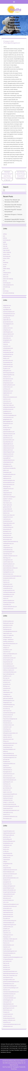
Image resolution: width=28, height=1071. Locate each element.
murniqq (11, 1050)
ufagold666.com (7, 525)
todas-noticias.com (8, 855)
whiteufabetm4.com (8, 462)
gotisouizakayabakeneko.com (10, 877)
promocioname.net (8, 714)
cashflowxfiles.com (8, 926)
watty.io (5, 861)
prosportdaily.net (7, 509)
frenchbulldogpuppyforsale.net (11, 806)
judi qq (5, 238)
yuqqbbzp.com (7, 411)
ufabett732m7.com (8, 517)
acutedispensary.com (8, 983)
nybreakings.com (7, 553)
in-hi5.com (6, 851)
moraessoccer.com (8, 706)
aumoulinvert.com (7, 775)
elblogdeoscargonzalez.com (10, 733)
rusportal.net (6, 859)
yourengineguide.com (8, 551)
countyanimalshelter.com (9, 998)
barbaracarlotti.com (8, 796)
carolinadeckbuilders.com (9, 672)
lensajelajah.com (7, 340)
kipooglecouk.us (7, 771)
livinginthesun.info (7, 863)
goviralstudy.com (7, 788)
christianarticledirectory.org (10, 816)
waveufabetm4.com (8, 456)
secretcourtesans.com (8, 311)
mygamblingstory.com (9, 831)
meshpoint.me (6, 880)
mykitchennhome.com (8, 773)
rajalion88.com (7, 319)
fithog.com (6, 741)
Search (5, 187)
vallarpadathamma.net (8, 894)
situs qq (5, 244)
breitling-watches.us (8, 641)
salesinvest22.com (8, 511)
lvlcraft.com (6, 395)
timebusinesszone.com (9, 1018)
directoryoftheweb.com (9, 841)
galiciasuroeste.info (8, 698)
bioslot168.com (7, 604)
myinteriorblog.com (8, 527)
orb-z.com (6, 902)
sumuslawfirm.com (8, 977)
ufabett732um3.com (8, 488)
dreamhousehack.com (8, 564)
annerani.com (6, 682)
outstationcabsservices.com (10, 555)
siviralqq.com (6, 969)
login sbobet (6, 250)
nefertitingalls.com (8, 332)
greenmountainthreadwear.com (11, 981)
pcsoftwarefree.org (8, 354)
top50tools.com (7, 676)
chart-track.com (7, 710)
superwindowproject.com (9, 779)
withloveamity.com (8, 364)
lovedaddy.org (7, 955)
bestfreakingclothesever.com (10, 973)
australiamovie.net (7, 625)
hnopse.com (6, 1012)
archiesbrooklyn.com (8, 725)
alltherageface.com (8, 586)
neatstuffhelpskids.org (8, 704)
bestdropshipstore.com (9, 385)
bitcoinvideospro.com (8, 871)
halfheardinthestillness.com (10, 755)
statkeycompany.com (8, 670)
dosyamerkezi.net (7, 662)
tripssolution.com (7, 403)
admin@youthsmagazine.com (12, 43)
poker (4, 266)
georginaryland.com (8, 745)
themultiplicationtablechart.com (11, 810)
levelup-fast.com (7, 427)
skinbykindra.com (7, 584)
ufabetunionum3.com (8, 446)
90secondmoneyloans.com (10, 397)
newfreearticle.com (8, 912)
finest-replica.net (7, 505)
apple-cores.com (7, 792)
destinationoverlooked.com (10, 1006)
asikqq (5, 234)
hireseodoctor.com (8, 423)
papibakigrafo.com (8, 782)
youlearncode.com (8, 366)
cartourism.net (6, 790)
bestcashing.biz (7, 721)
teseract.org (6, 513)
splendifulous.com (8, 437)
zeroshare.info (7, 688)
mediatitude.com (7, 655)
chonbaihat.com (7, 731)
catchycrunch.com (8, 328)
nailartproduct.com (8, 391)
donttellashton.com (8, 843)
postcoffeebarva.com (8, 888)
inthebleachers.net (7, 800)
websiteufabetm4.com (8, 460)
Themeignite (16, 1067)
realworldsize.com (8, 896)
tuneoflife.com (7, 1022)
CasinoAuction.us (7, 769)
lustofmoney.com (7, 1016)
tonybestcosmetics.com (9, 578)
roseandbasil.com (7, 747)
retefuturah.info (7, 478)
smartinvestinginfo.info (9, 480)
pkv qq (5, 280)
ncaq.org (5, 344)
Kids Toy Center (7, 1067)
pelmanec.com (7, 837)
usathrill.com (6, 545)
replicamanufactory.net (9, 433)
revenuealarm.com (8, 596)
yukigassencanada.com (9, 407)
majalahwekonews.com (9, 833)
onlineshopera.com (8, 348)
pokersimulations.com (8, 431)
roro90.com (6, 847)
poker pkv (5, 248)
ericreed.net (6, 759)
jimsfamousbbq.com (8, 621)
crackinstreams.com (8, 417)
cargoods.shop (7, 867)
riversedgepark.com (8, 323)
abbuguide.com (7, 370)
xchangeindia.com (8, 559)
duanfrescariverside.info (9, 468)
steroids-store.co (7, 737)
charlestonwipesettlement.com (11, 991)
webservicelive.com (8, 608)
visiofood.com (7, 519)
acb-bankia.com (7, 961)
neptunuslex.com (7, 633)
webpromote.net (7, 735)
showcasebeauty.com (8, 666)
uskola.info (6, 490)
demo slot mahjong (8, 278)
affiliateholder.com (8, 1026)
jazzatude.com (7, 684)
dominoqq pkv (7, 240)
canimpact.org (7, 786)
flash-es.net (6, 963)
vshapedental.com (8, 547)
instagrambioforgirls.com (9, 924)
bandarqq (5, 262)
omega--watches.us (8, 639)
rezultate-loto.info (7, 435)
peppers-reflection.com (9, 1020)
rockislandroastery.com (9, 592)
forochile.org (6, 708)
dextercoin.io (6, 814)
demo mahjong (7, 252)
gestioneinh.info (7, 507)
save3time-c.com (7, 649)
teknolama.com (7, 898)
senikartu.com (6, 857)
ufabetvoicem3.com (8, 454)
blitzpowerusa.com (8, 914)
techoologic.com (7, 539)
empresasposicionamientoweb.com (12, 576)
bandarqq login (4, 1050)
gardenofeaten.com (8, 916)
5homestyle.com (7, 818)
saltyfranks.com (7, 680)
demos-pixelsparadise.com (10, 653)
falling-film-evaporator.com (10, 975)
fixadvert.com (6, 645)
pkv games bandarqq (8, 293)
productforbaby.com (8, 900)
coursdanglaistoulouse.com (10, 631)
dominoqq (5, 291)
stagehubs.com (7, 305)
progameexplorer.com (9, 590)
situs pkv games (10, 1044)
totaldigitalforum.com (8, 572)
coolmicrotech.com (8, 561)
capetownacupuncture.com (10, 869)
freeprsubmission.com (9, 523)
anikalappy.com (7, 464)
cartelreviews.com (8, 387)
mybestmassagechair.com (9, 757)
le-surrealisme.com (8, 664)
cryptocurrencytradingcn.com (10, 987)
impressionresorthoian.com (10, 971)
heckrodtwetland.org (8, 753)
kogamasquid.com (8, 808)
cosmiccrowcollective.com (10, 873)
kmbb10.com (6, 928)
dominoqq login (5, 1046)
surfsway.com (6, 389)
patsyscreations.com (8, 334)
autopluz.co (6, 647)
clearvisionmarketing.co (9, 496)
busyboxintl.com (7, 884)
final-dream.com (7, 502)
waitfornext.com (7, 494)
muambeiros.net (7, 727)
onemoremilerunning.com (9, 920)
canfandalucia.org (7, 549)
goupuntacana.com (8, 321)
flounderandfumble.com (9, 474)
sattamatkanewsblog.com (9, 985)
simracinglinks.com (8, 659)
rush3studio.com (7, 845)
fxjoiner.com (6, 582)
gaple (4, 242)
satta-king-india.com (8, 405)
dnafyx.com (6, 358)
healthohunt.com (7, 476)
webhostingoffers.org (8, 374)
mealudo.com (6, 947)
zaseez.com (6, 326)
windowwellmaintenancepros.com (12, 1024)
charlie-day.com (7, 949)
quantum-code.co (7, 498)
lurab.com (5, 598)
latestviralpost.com (8, 910)
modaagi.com (6, 694)
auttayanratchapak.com (9, 886)
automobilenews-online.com (10, 568)
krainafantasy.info (7, 853)
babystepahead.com (8, 1004)
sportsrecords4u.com (8, 439)
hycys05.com (6, 918)
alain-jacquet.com (7, 875)
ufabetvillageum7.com (8, 452)
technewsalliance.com (8, 482)
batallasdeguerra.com (8, 700)
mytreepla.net (6, 429)
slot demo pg (6, 287)
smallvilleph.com (7, 696)
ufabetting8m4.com (8, 443)
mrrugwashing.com (8, 959)
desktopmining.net (8, 798)
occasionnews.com (8, 1014)
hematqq (16, 1050)
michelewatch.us (7, 637)
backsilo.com (6, 967)
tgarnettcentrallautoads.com (10, 643)
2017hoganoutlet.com (8, 835)
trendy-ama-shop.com (9, 515)
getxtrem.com (6, 930)
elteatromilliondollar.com (9, 890)
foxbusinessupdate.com (9, 953)
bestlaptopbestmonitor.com (10, 743)
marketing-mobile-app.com (10, 939)
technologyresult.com (8, 372)
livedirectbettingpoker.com (10, 951)
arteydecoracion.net (8, 739)
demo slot (5, 274)
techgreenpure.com (8, 382)
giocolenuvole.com (8, 360)
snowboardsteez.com (8, 922)
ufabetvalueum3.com (8, 448)
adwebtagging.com (8, 1000)
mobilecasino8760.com (9, 763)
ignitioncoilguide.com (8, 600)
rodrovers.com (7, 401)
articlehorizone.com (8, 409)
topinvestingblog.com (8, 674)
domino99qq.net (7, 839)
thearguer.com (7, 936)
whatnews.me (6, 500)
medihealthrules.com (8, 543)
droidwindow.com (7, 521)
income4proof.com (8, 336)
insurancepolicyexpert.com (10, 668)
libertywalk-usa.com (8, 623)
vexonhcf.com (6, 651)
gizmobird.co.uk (7, 627)
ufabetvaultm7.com (8, 450)
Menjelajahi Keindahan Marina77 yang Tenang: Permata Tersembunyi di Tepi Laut (7, 176)
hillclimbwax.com (7, 1010)
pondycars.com (7, 535)
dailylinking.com (7, 356)
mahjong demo (7, 272)
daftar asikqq (6, 268)
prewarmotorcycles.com (9, 657)
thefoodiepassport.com (9, 777)
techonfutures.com (8, 537)
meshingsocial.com (8, 934)
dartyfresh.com (7, 350)
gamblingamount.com (8, 1008)
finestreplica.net (7, 472)
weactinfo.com (7, 932)
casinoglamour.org (8, 812)
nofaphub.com (7, 330)
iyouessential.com (7, 362)
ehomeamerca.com (8, 378)
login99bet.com (7, 309)
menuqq (3, 1044)
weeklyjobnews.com (8, 995)
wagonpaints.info (7, 492)
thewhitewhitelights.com (9, 749)
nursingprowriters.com (9, 979)
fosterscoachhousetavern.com (11, 904)
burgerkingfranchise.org (9, 892)
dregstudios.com (7, 702)
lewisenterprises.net (8, 352)
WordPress (14, 1069)
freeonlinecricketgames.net (10, 718)
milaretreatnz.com (7, 692)
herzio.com (6, 849)
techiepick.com (7, 531)
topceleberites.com (8, 441)
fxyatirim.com (6, 368)
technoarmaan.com (8, 574)
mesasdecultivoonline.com (10, 906)
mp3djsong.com (7, 629)
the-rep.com (6, 678)
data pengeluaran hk (8, 284)
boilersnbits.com (7, 908)
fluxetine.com (6, 761)
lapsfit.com (6, 425)
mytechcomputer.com (8, 602)
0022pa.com (6, 686)
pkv (4, 236)
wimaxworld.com (7, 716)
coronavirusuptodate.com (9, 415)
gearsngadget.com (8, 421)
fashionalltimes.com (8, 570)
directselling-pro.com (8, 594)
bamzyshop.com (7, 533)
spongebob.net (7, 882)
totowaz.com (6, 989)
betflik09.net (6, 342)
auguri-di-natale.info (8, 635)
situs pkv (9, 1052)
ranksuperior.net (7, 1002)
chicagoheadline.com (8, 315)
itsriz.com (5, 865)
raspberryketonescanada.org (10, 541)
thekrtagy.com (6, 557)
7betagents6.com (7, 413)
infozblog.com (7, 729)
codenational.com (7, 588)
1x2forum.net (6, 307)
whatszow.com (7, 376)
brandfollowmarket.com (9, 993)
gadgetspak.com (7, 419)
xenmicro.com (6, 346)
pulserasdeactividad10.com (10, 794)
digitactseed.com (7, 393)
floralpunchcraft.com (8, 941)
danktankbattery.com (8, 945)
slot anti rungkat (22, 1048)
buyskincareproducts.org (9, 804)
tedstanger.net (6, 486)
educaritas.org (7, 338)
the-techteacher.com (8, 566)
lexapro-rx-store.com (8, 802)
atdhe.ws (5, 751)
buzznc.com (6, 580)
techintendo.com (7, 380)
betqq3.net (6, 765)
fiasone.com (6, 943)
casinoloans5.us (7, 767)
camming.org (6, 317)
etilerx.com (6, 470)
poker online (6, 254)
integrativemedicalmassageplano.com (12, 957)
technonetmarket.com (8, 484)
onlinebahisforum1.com (9, 313)
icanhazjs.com (6, 784)
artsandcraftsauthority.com (10, 606)
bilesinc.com (6, 690)
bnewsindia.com (7, 529)
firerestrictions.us (7, 723)
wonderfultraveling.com (9, 712)
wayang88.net (6, 458)
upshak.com (6, 965)
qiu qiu (5, 264)
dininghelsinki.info (7, 466)
